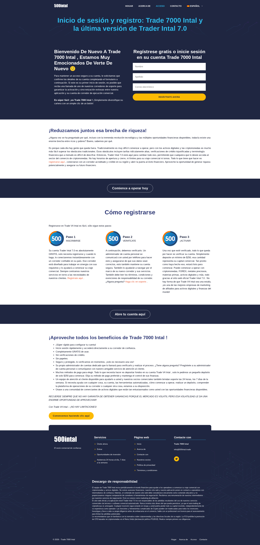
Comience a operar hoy (130, 188)
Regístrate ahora (169, 97)
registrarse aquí (57, 162)
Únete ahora (102, 444)
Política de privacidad (146, 465)
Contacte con (142, 454)
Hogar (129, 6)
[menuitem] (195, 6)
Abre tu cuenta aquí (130, 314)
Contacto (176, 6)
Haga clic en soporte (135, 281)
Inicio (139, 444)
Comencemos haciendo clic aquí (71, 416)
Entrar (99, 449)
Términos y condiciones (147, 470)
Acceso (160, 6)
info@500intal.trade (182, 449)
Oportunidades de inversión (109, 454)
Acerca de (144, 6)
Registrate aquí (75, 278)
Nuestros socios (144, 460)
